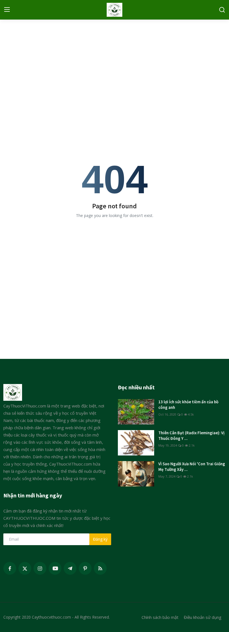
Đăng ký (100, 539)
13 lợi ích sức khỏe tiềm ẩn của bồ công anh (188, 404)
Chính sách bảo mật (160, 617)
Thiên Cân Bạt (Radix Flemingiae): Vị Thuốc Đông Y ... (191, 435)
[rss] (100, 568)
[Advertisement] (114, 63)
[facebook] (9, 568)
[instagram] (40, 568)
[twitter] (24, 568)
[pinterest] (85, 568)
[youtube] (55, 568)
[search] (222, 10)
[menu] (7, 10)
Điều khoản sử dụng (202, 617)
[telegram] (70, 568)
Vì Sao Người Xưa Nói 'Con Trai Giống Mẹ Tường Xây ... (191, 466)
